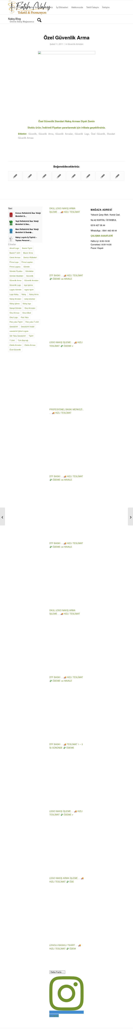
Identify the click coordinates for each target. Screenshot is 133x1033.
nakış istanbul (29, 298)
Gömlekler (29, 271)
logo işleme (28, 285)
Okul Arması (14, 312)
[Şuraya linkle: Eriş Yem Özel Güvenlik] (44, 176)
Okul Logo (14, 317)
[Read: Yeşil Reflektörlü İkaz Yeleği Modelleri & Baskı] (11, 223)
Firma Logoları (27, 262)
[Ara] (39, 21)
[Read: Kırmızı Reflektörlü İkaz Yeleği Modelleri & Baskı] (11, 215)
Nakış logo (27, 303)
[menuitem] (17, 7)
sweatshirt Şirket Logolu (19, 331)
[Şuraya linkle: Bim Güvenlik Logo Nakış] (117, 176)
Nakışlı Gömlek (15, 308)
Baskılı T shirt (15, 252)
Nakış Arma (33, 294)
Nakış (24, 294)
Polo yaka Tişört (16, 321)
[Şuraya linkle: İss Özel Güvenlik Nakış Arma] (88, 176)
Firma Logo (14, 262)
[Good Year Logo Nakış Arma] (2, 516)
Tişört (31, 335)
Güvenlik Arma (46, 133)
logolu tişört (28, 289)
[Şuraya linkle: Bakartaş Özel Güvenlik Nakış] (103, 176)
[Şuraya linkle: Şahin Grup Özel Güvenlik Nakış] (30, 176)
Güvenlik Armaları (75, 44)
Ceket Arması (15, 257)
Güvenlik (32, 133)
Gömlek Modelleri (16, 275)
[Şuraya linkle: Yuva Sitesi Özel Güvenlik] (59, 176)
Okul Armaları (29, 308)
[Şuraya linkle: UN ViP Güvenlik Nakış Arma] (15, 176)
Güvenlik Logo (82, 133)
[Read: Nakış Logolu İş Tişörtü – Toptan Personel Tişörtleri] (11, 239)
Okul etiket (26, 312)
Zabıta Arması (29, 345)
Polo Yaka (25, 317)
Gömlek (27, 266)
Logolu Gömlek (15, 289)
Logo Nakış (14, 294)
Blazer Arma (28, 252)
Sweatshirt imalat (27, 326)
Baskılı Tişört (27, 248)
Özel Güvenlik (98, 133)
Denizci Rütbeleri (30, 257)
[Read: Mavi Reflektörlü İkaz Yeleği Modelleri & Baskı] (11, 231)
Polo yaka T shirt (32, 321)
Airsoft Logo (14, 248)
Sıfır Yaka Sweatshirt (18, 335)
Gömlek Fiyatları (16, 271)
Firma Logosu (15, 266)
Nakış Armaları (15, 298)
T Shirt (12, 340)
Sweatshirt (14, 326)
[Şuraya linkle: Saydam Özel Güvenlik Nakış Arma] (73, 176)
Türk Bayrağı (23, 340)
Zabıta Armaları (15, 345)
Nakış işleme (15, 303)
